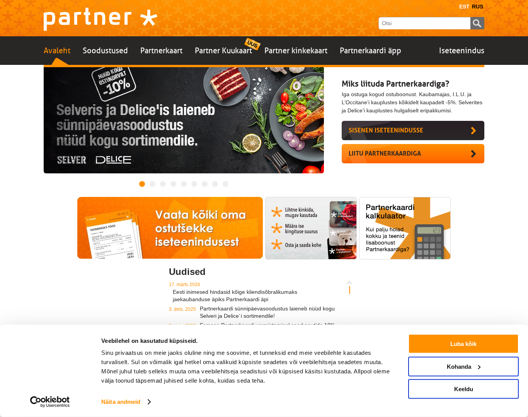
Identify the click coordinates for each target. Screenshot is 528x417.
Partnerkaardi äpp (370, 50)
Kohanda (459, 366)
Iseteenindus (461, 50)
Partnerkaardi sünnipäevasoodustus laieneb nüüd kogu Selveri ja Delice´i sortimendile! (267, 312)
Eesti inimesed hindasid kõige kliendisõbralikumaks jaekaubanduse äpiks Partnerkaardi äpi (235, 295)
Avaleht (57, 50)
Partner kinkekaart (295, 50)
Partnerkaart (161, 50)
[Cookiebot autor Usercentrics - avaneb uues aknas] (50, 402)
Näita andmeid (120, 401)
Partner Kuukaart (223, 50)
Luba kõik (463, 344)
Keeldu (463, 389)
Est (464, 6)
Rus (477, 6)
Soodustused (105, 50)
